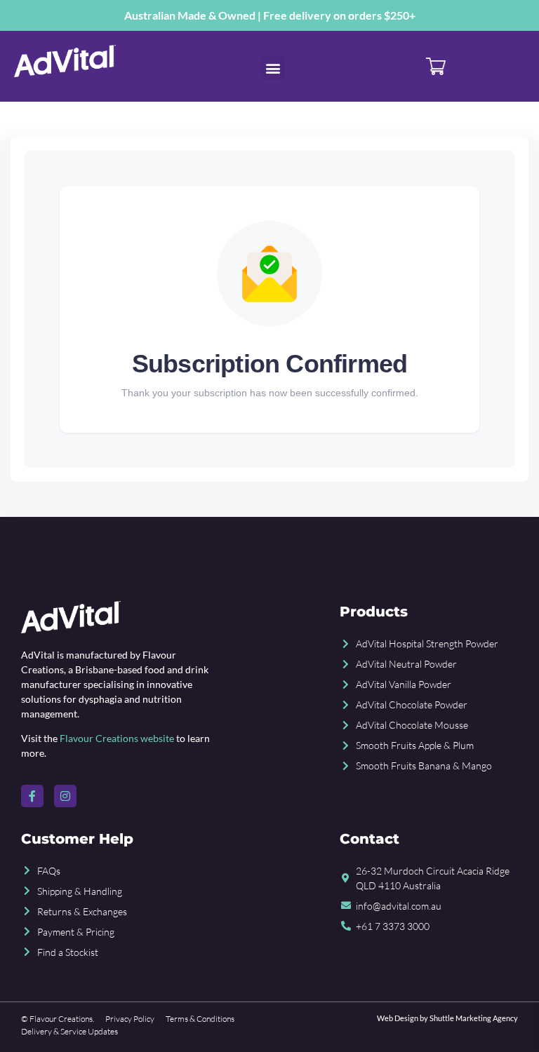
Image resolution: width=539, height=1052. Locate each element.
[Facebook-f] (32, 796)
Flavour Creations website (117, 738)
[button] (272, 68)
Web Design (397, 1018)
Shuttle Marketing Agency (474, 1018)
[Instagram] (65, 796)
